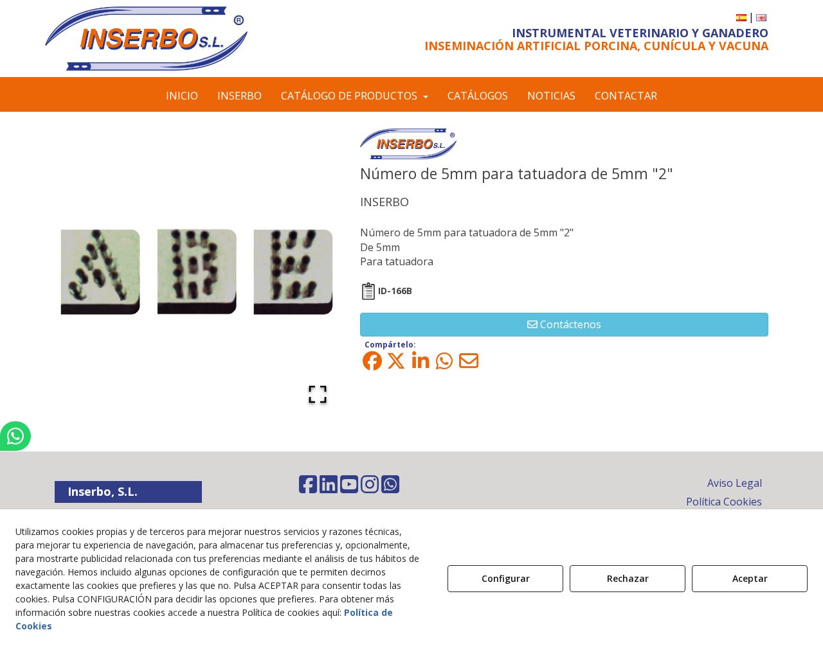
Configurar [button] (506, 578)
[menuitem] (741, 17)
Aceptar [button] (750, 578)
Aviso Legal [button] (734, 483)
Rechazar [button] (628, 578)
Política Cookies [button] (724, 502)
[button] (162, 38)
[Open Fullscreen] (317, 394)
